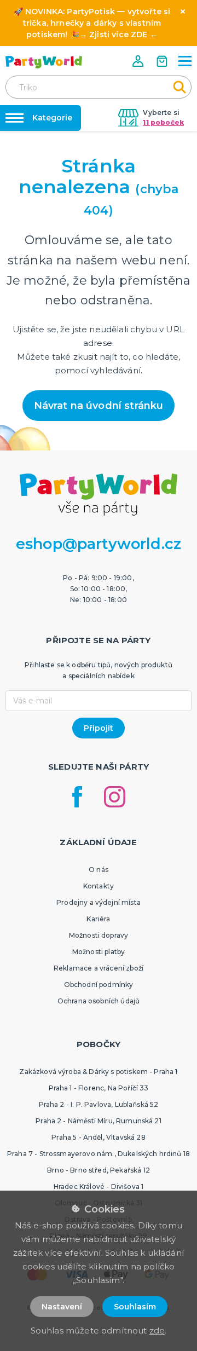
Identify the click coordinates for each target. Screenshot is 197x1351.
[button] (139, 61)
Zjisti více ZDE (118, 34)
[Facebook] (77, 796)
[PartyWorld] (43, 62)
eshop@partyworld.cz (98, 544)
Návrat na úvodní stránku (99, 406)
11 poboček (163, 122)
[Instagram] (114, 796)
